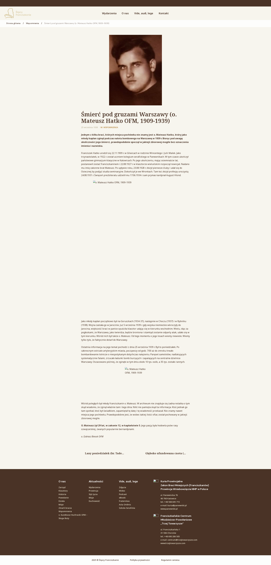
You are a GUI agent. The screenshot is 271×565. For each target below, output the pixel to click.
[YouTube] (249, 3)
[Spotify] (256, 3)
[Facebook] (245, 3)
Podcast (123, 494)
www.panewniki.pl (169, 508)
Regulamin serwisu (170, 560)
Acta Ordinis (125, 504)
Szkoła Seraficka (127, 508)
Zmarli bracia (65, 508)
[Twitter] (253, 3)
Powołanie (64, 497)
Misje (61, 504)
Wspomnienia (110, 127)
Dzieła (62, 501)
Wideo (122, 490)
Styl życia (93, 494)
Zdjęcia (122, 487)
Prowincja (93, 490)
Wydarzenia (94, 487)
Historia (62, 494)
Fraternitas (124, 501)
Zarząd (62, 487)
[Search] (256, 13)
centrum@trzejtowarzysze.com (182, 539)
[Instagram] (241, 3)
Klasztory (63, 490)
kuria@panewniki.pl (177, 505)
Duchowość (94, 501)
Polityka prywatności (140, 560)
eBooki (122, 497)
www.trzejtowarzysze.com (172, 543)
